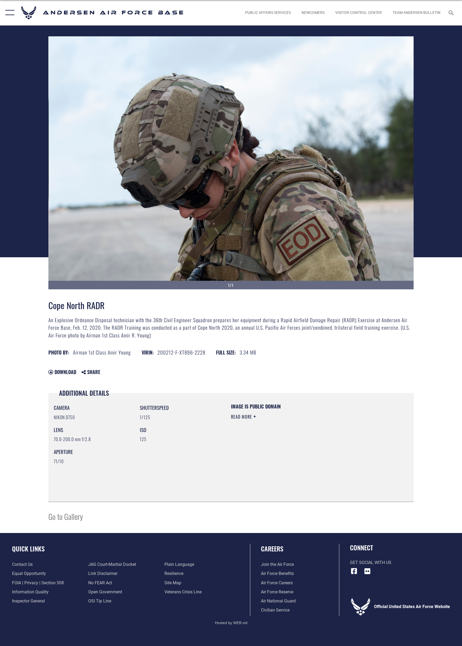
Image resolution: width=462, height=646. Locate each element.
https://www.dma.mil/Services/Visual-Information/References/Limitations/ (293, 450)
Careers (272, 548)
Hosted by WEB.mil (231, 623)
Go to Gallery (65, 516)
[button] (8, 12)
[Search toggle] (452, 12)
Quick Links (28, 548)
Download (64, 371)
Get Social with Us (370, 562)
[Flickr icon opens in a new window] (367, 571)
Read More (242, 417)
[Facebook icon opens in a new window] (354, 571)
